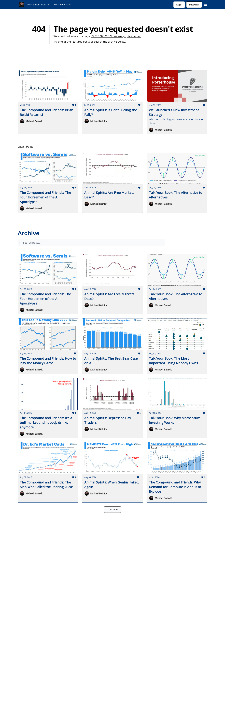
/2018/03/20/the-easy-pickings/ (116, 36)
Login (179, 4)
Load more (112, 509)
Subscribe (194, 4)
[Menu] (205, 4)
